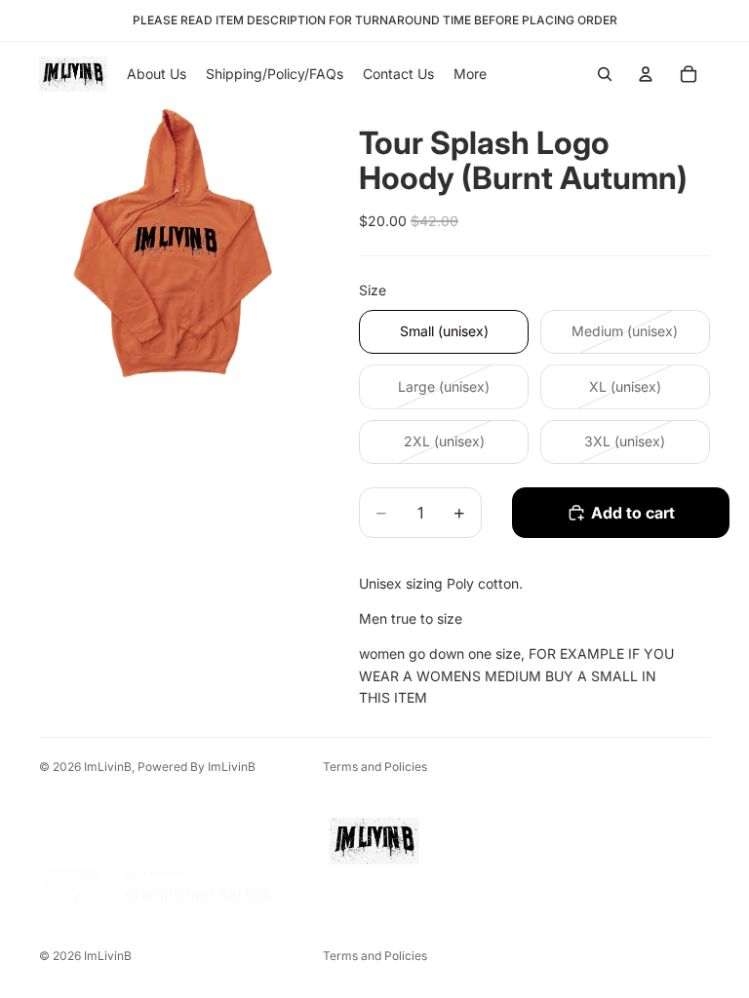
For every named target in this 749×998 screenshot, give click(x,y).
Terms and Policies (375, 766)
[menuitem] (470, 74)
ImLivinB (108, 766)
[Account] (645, 74)
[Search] (604, 74)
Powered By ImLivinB (197, 766)
